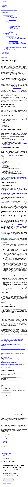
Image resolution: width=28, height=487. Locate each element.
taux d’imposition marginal (19, 280)
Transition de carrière (13, 41)
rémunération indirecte (5, 362)
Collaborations (6, 7)
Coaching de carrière (7, 50)
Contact (5, 5)
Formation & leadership (14, 44)
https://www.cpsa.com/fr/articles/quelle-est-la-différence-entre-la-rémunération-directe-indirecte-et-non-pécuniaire (14, 348)
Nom (2, 376)
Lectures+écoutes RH (8, 15)
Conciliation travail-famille (14, 26)
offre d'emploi (7, 361)
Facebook (5, 1)
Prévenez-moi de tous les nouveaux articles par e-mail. (13, 390)
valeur (15, 362)
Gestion (10, 31)
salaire (12, 362)
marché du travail (17, 88)
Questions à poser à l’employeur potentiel (17, 38)
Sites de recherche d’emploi (15, 37)
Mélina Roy (6, 357)
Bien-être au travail (13, 17)
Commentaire (3, 385)
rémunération (14, 361)
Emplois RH (6, 53)
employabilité (17, 359)
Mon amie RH (6, 458)
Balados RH (8, 21)
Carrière (10, 18)
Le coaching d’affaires (5, 367)
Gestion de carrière (10, 36)
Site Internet (3, 379)
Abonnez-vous (8, 480)
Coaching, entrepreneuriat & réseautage (17, 43)
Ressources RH (6, 33)
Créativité (11, 27)
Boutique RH (6, 52)
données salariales (9, 359)
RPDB (22, 139)
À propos (5, 6)
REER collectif (13, 139)
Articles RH (8, 16)
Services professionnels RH (9, 49)
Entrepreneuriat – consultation (15, 29)
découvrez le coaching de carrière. (8, 354)
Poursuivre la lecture (7, 483)
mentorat (20, 224)
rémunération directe (21, 361)
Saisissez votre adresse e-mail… (9, 473)
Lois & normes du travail (11, 46)
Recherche (3, 446)
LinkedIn (5, 3)
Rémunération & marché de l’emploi (16, 42)
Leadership (11, 32)
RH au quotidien (12, 20)
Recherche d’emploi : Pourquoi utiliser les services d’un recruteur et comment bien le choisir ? (12, 365)
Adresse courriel (4, 378)
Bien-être (11, 23)
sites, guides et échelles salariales (12, 193)
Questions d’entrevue (13, 39)
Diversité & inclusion (13, 28)
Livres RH (8, 22)
